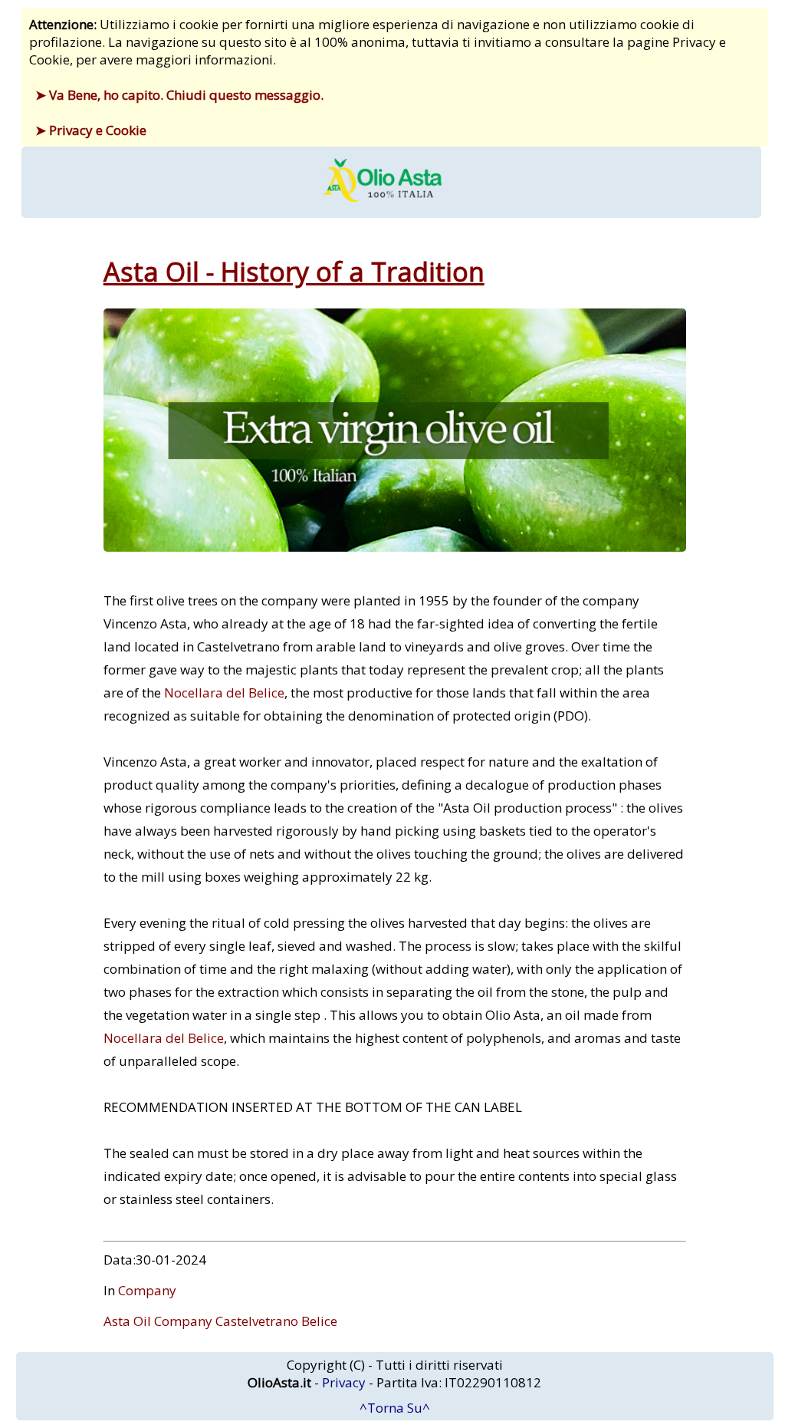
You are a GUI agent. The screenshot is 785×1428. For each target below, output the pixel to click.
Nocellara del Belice (224, 692)
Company (147, 1290)
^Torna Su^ (395, 1407)
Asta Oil (127, 1321)
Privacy (344, 1382)
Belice (319, 1321)
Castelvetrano (256, 1321)
